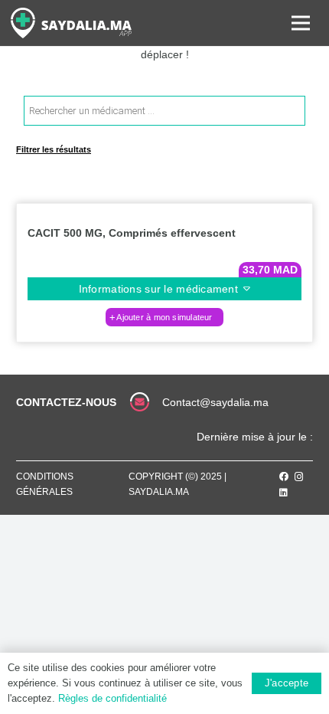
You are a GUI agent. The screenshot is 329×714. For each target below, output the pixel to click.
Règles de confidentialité (112, 698)
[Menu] (300, 23)
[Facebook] (283, 476)
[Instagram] (299, 477)
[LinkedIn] (283, 492)
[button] (164, 317)
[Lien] (71, 23)
